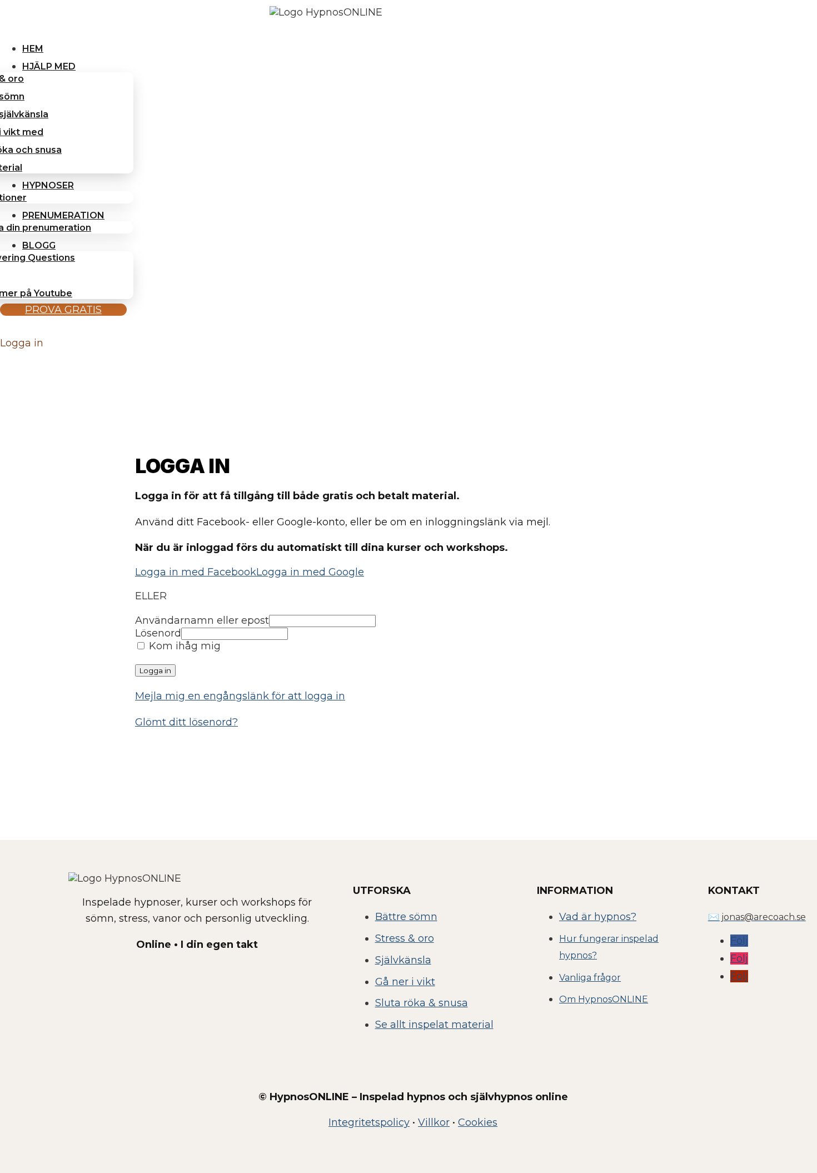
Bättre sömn (406, 917)
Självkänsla (403, 960)
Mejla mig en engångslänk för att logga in (240, 696)
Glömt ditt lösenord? (186, 722)
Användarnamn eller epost (202, 620)
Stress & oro (404, 938)
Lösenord (158, 633)
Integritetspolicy (369, 1122)
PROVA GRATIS (63, 310)
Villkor (434, 1122)
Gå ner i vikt (405, 982)
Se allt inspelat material (434, 1024)
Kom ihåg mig (183, 646)
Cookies (477, 1122)
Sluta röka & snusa (421, 1003)
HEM (32, 48)
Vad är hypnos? (597, 917)
